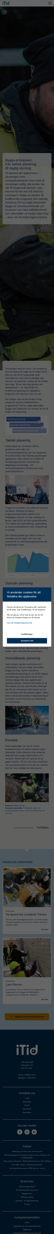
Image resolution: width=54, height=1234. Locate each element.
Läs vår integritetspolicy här (19, 623)
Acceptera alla (27, 641)
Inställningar (27, 634)
